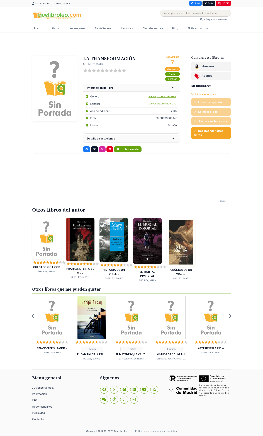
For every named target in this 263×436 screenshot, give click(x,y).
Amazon (207, 66)
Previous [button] (33, 315)
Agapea (207, 75)
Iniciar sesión (43, 3)
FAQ (34, 400)
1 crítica (92, 349)
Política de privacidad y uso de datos (156, 431)
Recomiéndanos (42, 406)
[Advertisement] (131, 44)
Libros (55, 28)
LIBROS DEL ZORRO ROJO (162, 103)
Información (39, 394)
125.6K (225, 3)
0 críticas (172, 79)
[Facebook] (104, 390)
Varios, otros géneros (162, 96)
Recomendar (131, 149)
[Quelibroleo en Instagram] (102, 149)
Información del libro (100, 87)
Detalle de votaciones (101, 138)
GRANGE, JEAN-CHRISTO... (171, 358)
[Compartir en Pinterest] (109, 149)
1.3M (197, 3)
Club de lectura (152, 28)
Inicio (37, 28)
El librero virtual (197, 28)
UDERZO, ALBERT (211, 352)
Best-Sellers (103, 28)
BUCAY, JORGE (91, 358)
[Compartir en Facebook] (86, 149)
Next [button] (230, 315)
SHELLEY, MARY (93, 64)
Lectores (127, 28)
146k (210, 3)
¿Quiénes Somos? (43, 387)
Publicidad (38, 413)
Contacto (38, 419)
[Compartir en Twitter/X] (94, 149)
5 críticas (172, 349)
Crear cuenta (62, 3)
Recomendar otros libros (208, 133)
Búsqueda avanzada (215, 19)
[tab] (131, 88)
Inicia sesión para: (205, 94)
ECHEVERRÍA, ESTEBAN (131, 358)
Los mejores (77, 28)
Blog (175, 28)
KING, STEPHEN (52, 352)
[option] (52, 325)
